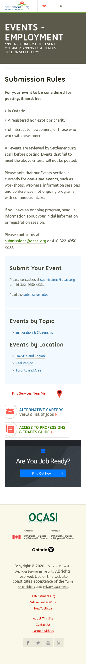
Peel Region (24, 363)
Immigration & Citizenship (34, 332)
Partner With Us (43, 630)
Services (45, 6)
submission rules (35, 295)
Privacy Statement (55, 586)
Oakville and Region (30, 356)
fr (60, 6)
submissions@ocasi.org (25, 241)
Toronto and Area (28, 370)
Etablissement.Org (43, 596)
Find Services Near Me (29, 393)
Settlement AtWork (43, 602)
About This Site (43, 618)
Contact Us (43, 624)
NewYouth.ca (43, 608)
